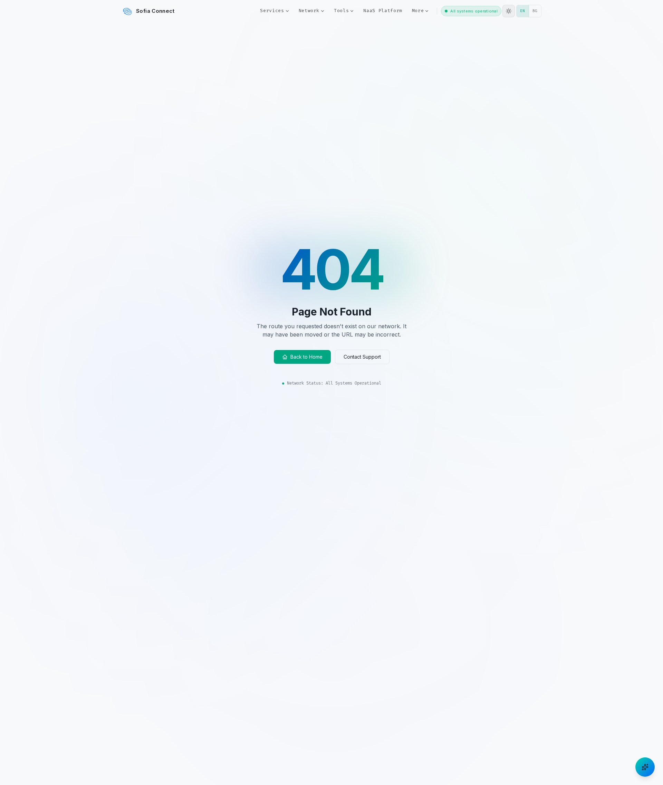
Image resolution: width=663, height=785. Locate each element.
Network (309, 10)
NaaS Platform (382, 10)
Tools (341, 10)
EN (524, 10)
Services (272, 10)
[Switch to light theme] (508, 11)
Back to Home (306, 357)
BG (536, 10)
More (418, 10)
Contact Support (362, 357)
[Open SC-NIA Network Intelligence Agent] (645, 767)
